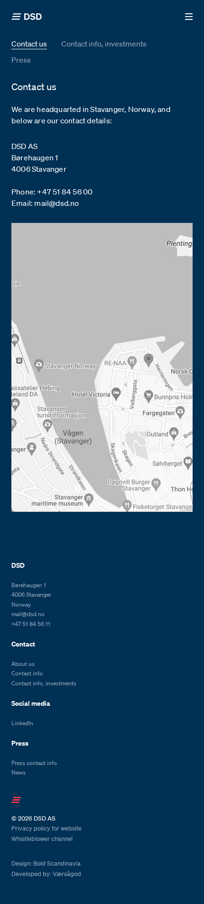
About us (23, 664)
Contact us (29, 43)
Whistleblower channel (42, 839)
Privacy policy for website (46, 828)
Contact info (27, 673)
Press (21, 60)
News (18, 772)
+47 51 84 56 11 (30, 624)
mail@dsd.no (56, 203)
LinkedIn (22, 723)
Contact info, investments (104, 43)
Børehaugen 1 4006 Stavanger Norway (31, 595)
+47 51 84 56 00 (65, 191)
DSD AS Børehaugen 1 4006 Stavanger (38, 157)
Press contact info (34, 763)
